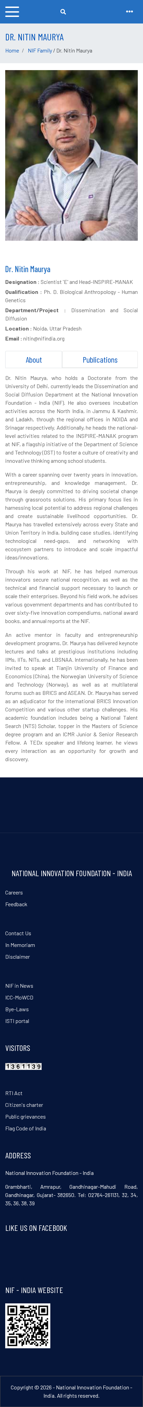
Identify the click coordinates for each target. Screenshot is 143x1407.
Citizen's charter (24, 1104)
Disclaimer (17, 956)
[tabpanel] (71, 568)
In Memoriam (20, 944)
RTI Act (14, 1093)
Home (12, 50)
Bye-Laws (17, 1009)
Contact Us (18, 933)
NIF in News (19, 985)
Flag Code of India (25, 1128)
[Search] (63, 12)
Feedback (16, 904)
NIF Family (40, 50)
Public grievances (25, 1116)
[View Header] (129, 11)
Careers (14, 892)
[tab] (33, 359)
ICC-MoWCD (19, 997)
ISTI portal (17, 1020)
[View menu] (12, 12)
